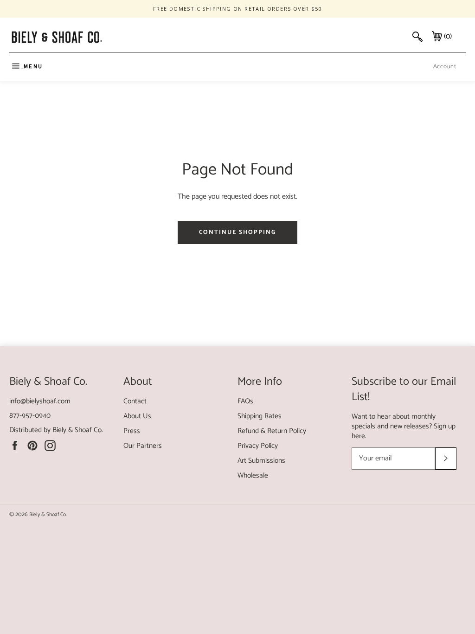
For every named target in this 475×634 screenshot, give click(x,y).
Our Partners (142, 446)
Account (444, 66)
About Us (137, 416)
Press (131, 431)
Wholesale (253, 475)
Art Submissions (261, 460)
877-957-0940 (30, 415)
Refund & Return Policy (272, 431)
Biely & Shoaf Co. (77, 430)
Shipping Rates (260, 416)
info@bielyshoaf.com (40, 401)
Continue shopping (237, 232)
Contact (135, 401)
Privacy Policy (258, 446)
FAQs (245, 401)
